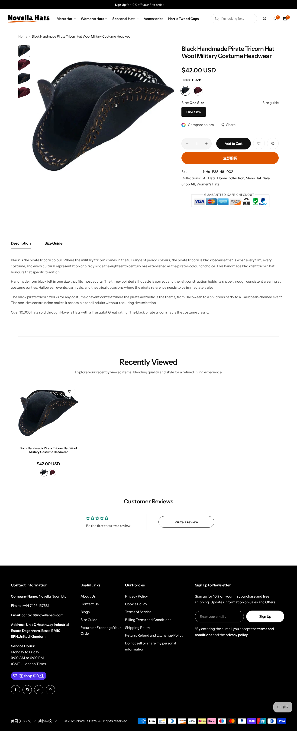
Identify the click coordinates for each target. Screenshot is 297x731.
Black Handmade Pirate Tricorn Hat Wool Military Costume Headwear (48, 450)
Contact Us (90, 604)
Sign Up (265, 616)
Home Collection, (231, 178)
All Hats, (210, 178)
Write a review (186, 522)
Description (21, 243)
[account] (264, 18)
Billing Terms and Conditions (148, 620)
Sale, (266, 178)
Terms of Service (138, 612)
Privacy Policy (136, 596)
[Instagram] (27, 689)
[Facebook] (15, 689)
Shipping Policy (137, 627)
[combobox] (234, 18)
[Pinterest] (50, 689)
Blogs (85, 612)
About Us (88, 596)
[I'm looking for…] (217, 18)
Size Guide (53, 243)
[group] (153, 4)
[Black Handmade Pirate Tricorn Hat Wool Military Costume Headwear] (48, 413)
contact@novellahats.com (43, 615)
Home (22, 36)
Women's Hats (208, 184)
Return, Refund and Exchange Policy (154, 635)
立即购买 (230, 158)
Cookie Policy (136, 604)
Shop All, (189, 184)
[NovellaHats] (29, 18)
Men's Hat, (254, 178)
